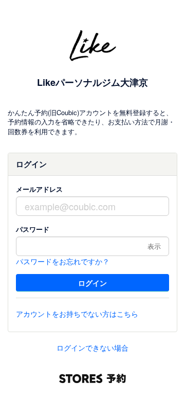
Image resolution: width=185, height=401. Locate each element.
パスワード (32, 229)
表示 (154, 246)
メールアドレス (39, 189)
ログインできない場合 (92, 347)
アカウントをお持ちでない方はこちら (77, 313)
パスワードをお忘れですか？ (62, 261)
